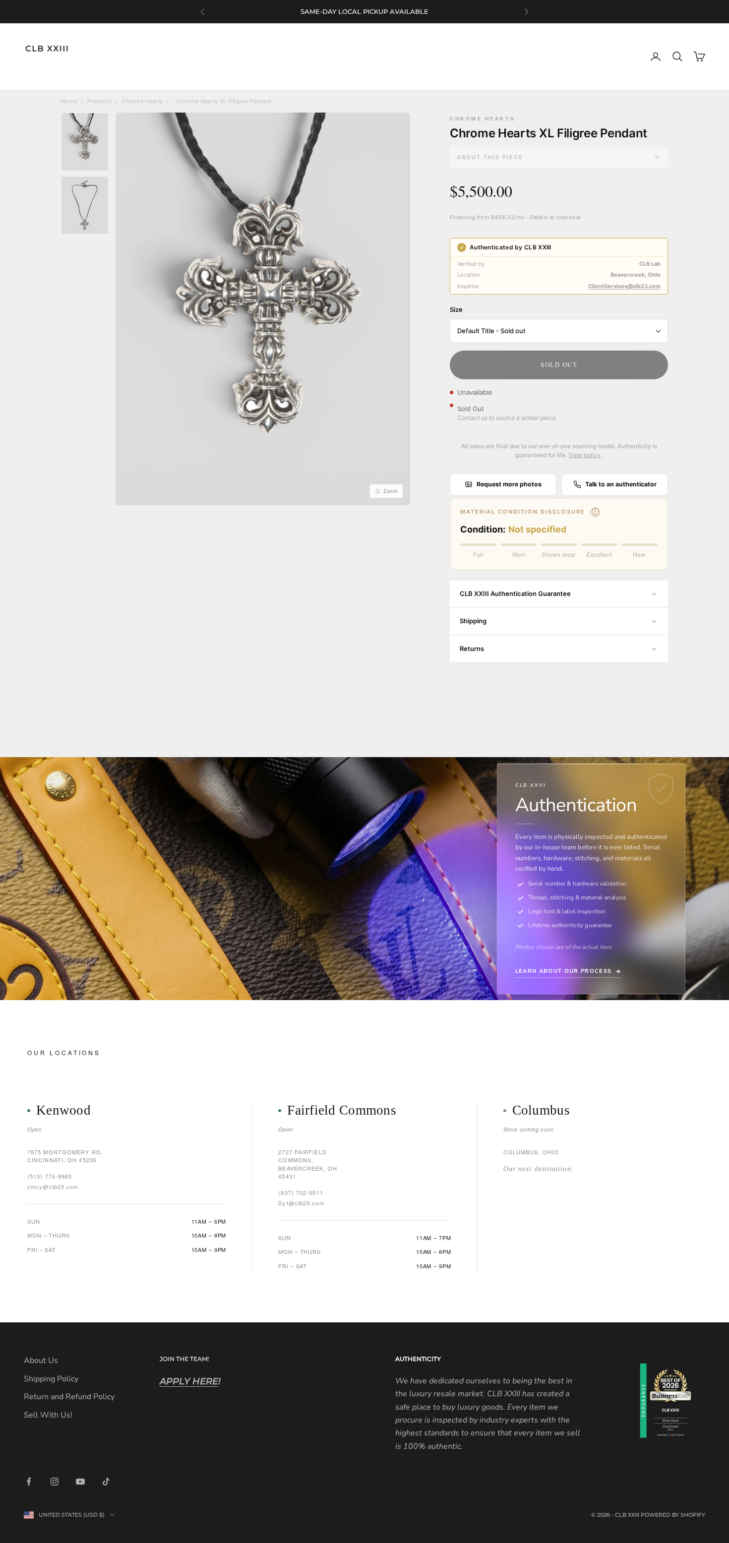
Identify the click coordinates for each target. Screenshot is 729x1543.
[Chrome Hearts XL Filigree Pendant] (85, 142)
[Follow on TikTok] (106, 1481)
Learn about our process (563, 971)
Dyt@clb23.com (301, 1203)
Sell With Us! (48, 1415)
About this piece (490, 157)
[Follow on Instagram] (55, 1481)
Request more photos (509, 484)
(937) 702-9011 (300, 1192)
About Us (41, 1360)
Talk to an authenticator (621, 484)
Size (456, 309)
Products (99, 101)
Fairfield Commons (341, 1110)
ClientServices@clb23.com (624, 286)
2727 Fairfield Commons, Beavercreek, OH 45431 (307, 1164)
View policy (585, 455)
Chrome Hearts (142, 101)
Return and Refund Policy (69, 1396)
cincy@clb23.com (53, 1186)
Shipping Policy (51, 1378)
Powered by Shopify (673, 1514)
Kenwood (63, 1110)
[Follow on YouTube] (80, 1481)
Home (69, 101)
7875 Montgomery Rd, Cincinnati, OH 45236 (65, 1156)
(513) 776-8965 (49, 1176)
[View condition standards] (595, 512)
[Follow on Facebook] (29, 1481)
